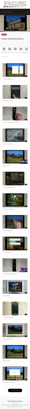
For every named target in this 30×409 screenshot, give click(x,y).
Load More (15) (15, 390)
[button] (15, 11)
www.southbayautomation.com (15, 406)
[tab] (15, 12)
